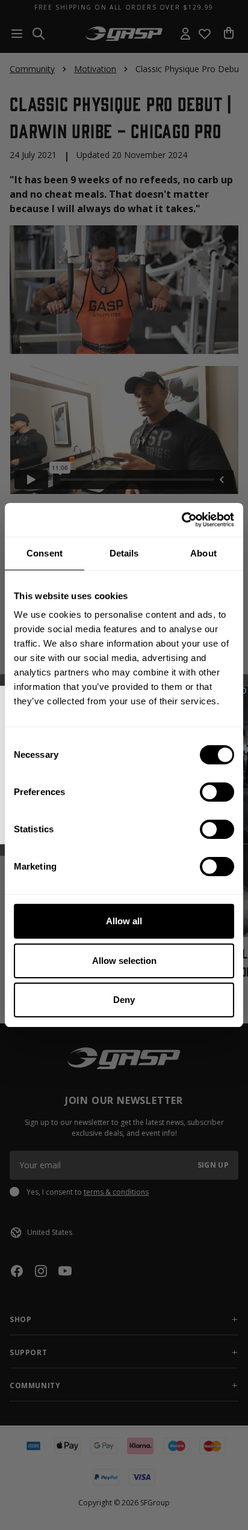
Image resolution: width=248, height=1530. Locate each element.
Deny (124, 1000)
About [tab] (203, 553)
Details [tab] (124, 553)
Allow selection (124, 960)
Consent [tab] (44, 553)
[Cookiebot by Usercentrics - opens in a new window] (181, 520)
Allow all (124, 921)
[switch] (217, 792)
